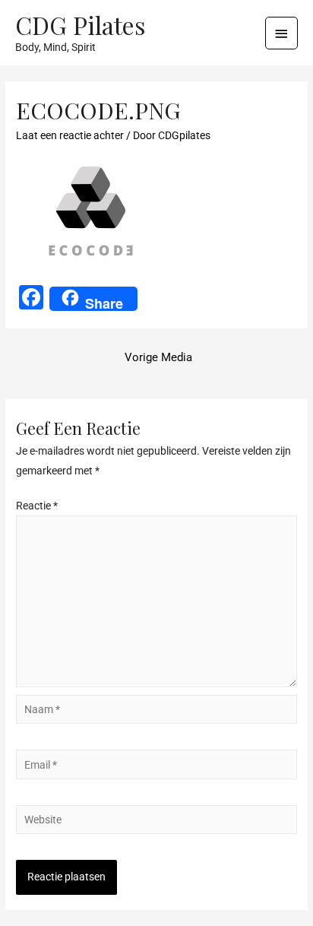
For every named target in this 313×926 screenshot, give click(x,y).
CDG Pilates (80, 24)
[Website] (156, 823)
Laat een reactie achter (70, 135)
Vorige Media (158, 357)
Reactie (37, 505)
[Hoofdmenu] (282, 33)
